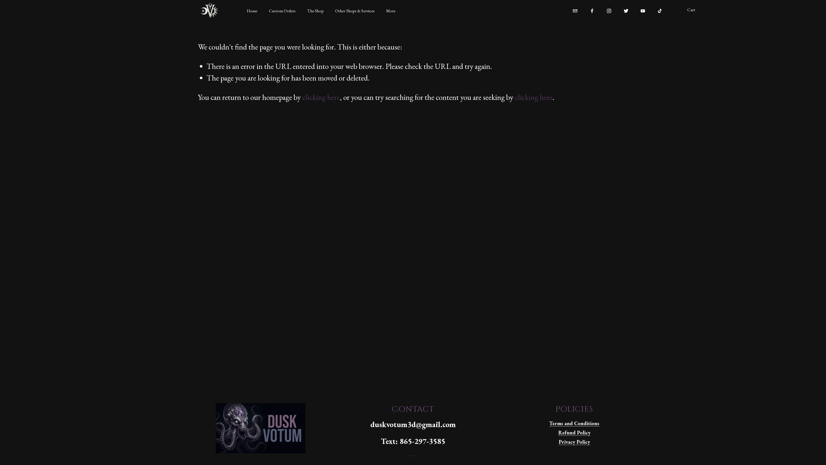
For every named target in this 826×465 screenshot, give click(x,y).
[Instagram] (609, 9)
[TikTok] (660, 9)
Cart (691, 10)
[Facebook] (592, 9)
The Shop (315, 10)
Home (252, 10)
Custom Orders (282, 10)
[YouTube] (643, 9)
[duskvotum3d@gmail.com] (575, 9)
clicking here (321, 97)
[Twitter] (626, 9)
